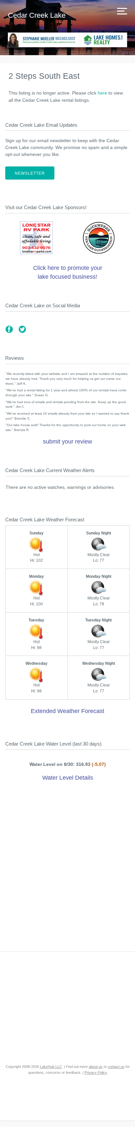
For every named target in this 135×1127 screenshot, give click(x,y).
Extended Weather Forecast (67, 711)
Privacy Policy (96, 1072)
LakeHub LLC (51, 1067)
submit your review (67, 441)
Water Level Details (67, 777)
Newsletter (30, 173)
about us (96, 1067)
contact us (116, 1067)
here (102, 93)
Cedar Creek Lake (37, 15)
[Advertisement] (67, 867)
